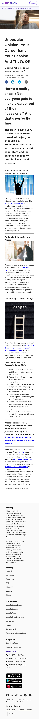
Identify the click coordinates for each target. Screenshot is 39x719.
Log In (33, 3)
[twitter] (19, 82)
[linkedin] (13, 82)
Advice (9, 8)
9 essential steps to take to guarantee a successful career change (19, 440)
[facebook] (6, 82)
